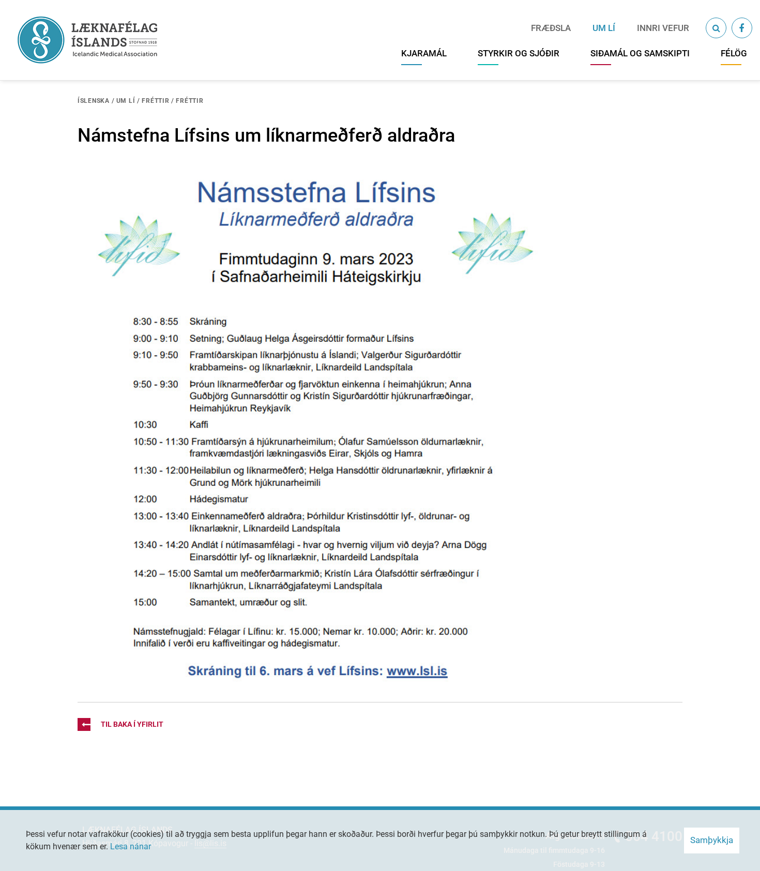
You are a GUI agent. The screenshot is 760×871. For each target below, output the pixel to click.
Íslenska (94, 100)
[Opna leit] (716, 28)
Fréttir (155, 100)
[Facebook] (742, 28)
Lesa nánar (130, 846)
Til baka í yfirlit (132, 724)
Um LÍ (125, 100)
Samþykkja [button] (711, 840)
